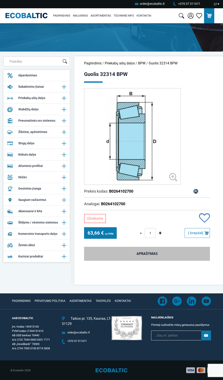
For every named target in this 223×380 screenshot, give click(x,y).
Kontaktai (144, 15)
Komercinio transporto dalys (37, 233)
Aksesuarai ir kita (30, 211)
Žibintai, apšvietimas (32, 132)
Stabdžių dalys (28, 109)
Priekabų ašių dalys (31, 98)
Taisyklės (103, 301)
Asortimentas (101, 15)
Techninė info (124, 15)
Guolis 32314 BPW (163, 63)
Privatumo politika (50, 301)
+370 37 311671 (189, 3)
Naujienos (80, 15)
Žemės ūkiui (26, 245)
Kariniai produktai (30, 256)
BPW (141, 63)
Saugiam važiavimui (32, 200)
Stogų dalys (26, 143)
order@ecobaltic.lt (152, 3)
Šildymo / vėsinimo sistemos (38, 222)
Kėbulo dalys (27, 154)
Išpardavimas (27, 75)
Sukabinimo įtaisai (31, 86)
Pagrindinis (61, 15)
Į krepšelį (195, 233)
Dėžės (22, 177)
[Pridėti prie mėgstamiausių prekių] (204, 218)
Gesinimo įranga (29, 188)
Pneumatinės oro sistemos (36, 120)
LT (215, 4)
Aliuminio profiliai (30, 166)
